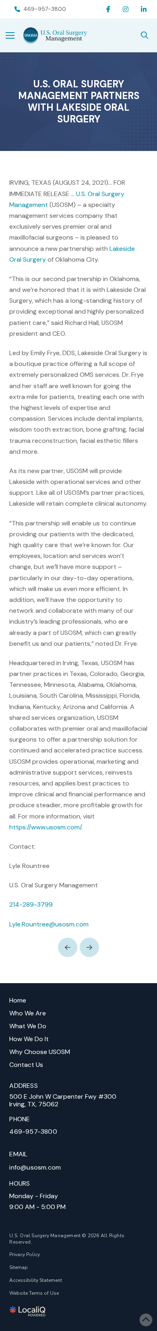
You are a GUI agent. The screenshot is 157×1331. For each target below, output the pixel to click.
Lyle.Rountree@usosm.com (49, 924)
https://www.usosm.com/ (45, 827)
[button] (14, 35)
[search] (144, 35)
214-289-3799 (31, 904)
